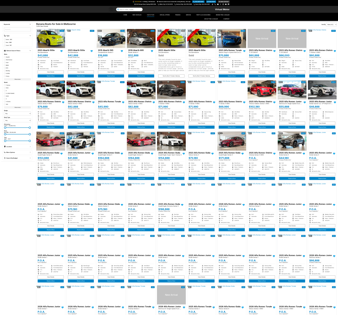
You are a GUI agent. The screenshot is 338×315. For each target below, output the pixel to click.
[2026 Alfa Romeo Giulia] (231, 294)
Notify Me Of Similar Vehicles (171, 76)
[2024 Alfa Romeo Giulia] (171, 141)
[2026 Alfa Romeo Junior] (201, 192)
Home (125, 15)
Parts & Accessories (203, 15)
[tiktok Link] (212, 4)
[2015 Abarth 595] (111, 38)
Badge (6, 110)
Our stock (150, 15)
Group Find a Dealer (211, 19)
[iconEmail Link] (218, 4)
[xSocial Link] (220, 4)
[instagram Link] (223, 4)
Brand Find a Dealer (222, 15)
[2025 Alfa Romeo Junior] (292, 89)
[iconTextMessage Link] (228, 4)
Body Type (7, 117)
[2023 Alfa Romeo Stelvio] (262, 38)
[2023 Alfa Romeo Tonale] (231, 38)
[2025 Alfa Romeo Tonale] (141, 294)
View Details (50, 72)
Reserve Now (51, 76)
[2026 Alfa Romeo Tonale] (262, 294)
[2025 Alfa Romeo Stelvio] (262, 89)
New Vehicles (137, 15)
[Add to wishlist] (61, 51)
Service (188, 15)
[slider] (5, 128)
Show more (17, 79)
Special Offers (165, 15)
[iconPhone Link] (215, 4)
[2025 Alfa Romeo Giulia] (50, 141)
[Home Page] (111, 9)
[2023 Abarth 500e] (50, 38)
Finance (177, 15)
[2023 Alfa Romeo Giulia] (201, 141)
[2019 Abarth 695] (141, 38)
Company (226, 19)
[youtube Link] (226, 4)
